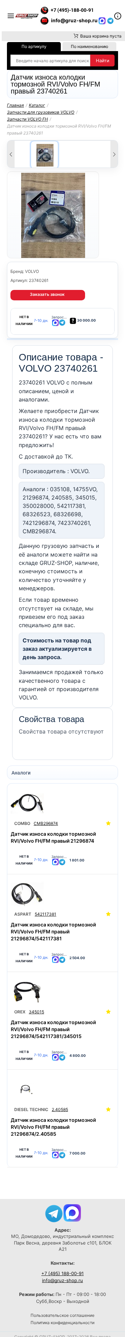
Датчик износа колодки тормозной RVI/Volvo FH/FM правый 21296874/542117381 (53, 931)
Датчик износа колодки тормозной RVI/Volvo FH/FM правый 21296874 (53, 837)
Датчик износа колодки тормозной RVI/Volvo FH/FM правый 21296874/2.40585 (53, 1127)
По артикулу (34, 46)
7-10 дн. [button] (41, 321)
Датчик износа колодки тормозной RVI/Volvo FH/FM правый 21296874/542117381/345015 (53, 1029)
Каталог (37, 105)
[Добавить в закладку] (108, 823)
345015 (36, 1011)
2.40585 (60, 1109)
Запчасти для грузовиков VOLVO (40, 112)
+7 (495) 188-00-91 (62, 1273)
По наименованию (89, 46)
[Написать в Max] (72, 1212)
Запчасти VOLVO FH (27, 119)
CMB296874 (46, 823)
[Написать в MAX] (103, 20)
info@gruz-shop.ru (62, 1280)
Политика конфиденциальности (62, 1322)
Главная (15, 105)
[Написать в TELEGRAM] (110, 20)
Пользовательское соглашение (62, 1315)
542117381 (45, 914)
